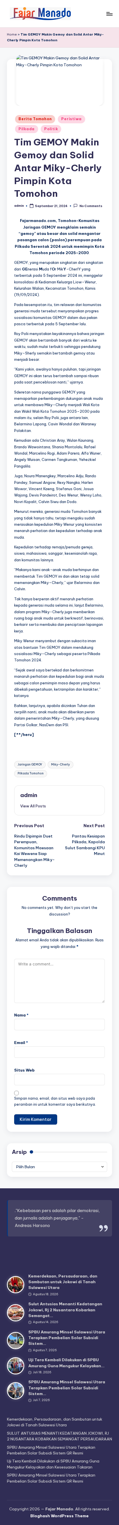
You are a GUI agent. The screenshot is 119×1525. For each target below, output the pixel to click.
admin (28, 795)
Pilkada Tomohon (31, 773)
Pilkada (26, 129)
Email (21, 1042)
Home (12, 34)
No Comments (90, 206)
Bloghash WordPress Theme (59, 1515)
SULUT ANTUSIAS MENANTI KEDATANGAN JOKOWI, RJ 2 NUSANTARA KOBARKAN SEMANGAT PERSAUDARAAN (59, 1436)
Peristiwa (71, 119)
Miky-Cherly (60, 764)
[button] (33, 806)
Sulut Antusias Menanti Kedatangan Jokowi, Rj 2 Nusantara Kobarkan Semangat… (65, 1309)
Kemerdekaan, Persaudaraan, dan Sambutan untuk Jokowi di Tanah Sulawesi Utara (62, 1281)
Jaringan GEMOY (30, 764)
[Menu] (109, 13)
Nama (21, 1015)
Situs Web (24, 1070)
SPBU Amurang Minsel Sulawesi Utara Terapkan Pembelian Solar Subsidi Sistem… (66, 1337)
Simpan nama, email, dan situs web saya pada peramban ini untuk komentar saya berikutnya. (55, 1101)
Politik (51, 129)
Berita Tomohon (35, 119)
